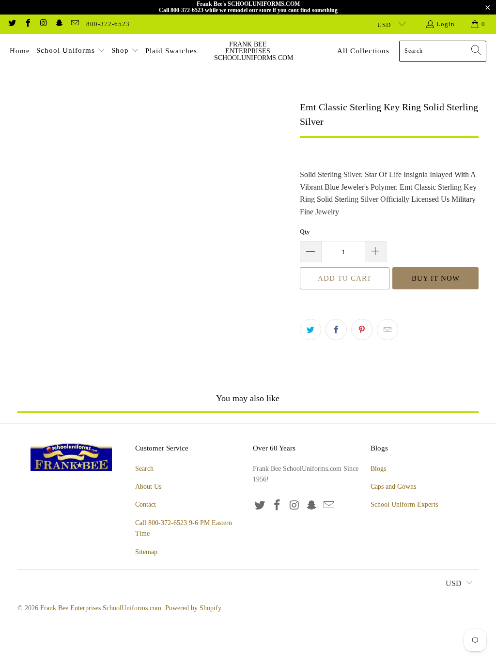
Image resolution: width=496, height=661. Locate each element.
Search (144, 468)
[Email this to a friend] (387, 329)
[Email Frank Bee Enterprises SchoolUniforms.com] (74, 24)
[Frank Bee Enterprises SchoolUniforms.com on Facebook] (27, 24)
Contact (145, 504)
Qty (305, 231)
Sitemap (146, 552)
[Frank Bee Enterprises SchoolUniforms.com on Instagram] (43, 24)
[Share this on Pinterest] (361, 329)
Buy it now (436, 278)
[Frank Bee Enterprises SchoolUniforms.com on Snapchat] (58, 24)
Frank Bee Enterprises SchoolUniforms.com (100, 608)
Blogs (378, 468)
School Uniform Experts (404, 504)
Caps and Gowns (393, 486)
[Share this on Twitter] (310, 329)
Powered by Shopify (193, 608)
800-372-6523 (108, 24)
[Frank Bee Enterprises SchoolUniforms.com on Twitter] (11, 24)
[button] (70, 51)
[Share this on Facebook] (336, 329)
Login (445, 24)
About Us (148, 486)
